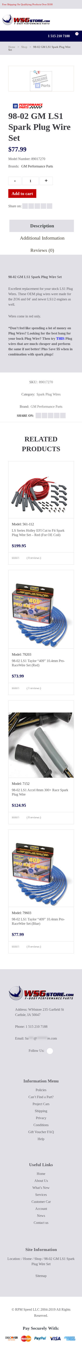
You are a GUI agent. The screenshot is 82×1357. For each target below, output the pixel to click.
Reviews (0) (42, 250)
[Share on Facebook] (25, 206)
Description (42, 225)
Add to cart (22, 193)
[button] (36, 72)
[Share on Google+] (37, 206)
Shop (24, 47)
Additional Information (42, 238)
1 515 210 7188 (58, 36)
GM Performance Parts (37, 166)
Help (41, 1139)
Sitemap (41, 1276)
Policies (41, 1090)
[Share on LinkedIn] (43, 206)
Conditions (41, 1125)
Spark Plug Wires (49, 394)
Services (41, 1195)
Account (41, 1209)
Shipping (41, 1111)
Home (11, 47)
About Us (41, 1181)
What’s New (41, 1188)
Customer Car (41, 1202)
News (41, 1216)
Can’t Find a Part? (41, 1097)
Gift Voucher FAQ (41, 1132)
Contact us (41, 1223)
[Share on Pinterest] (49, 206)
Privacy (41, 1118)
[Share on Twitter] (31, 206)
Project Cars (41, 1104)
